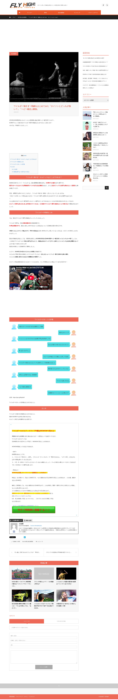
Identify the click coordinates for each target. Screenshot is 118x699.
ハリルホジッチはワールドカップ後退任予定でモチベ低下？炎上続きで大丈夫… (43, 606)
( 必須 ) (14, 635)
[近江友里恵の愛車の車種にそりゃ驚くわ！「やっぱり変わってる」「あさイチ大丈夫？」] (22, 596)
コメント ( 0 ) (27, 621)
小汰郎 (14, 169)
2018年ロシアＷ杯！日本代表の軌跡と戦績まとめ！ (95, 74)
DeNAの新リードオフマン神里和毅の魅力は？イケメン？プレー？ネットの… (21, 584)
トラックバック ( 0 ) (61, 621)
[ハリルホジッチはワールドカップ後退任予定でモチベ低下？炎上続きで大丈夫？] (44, 596)
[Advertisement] (59, 36)
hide (25, 155)
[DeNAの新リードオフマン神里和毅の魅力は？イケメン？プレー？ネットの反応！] (22, 574)
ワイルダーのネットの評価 (17, 164)
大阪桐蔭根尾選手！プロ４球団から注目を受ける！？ (95, 62)
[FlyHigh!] (22, 5)
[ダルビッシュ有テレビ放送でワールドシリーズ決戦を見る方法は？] (87, 177)
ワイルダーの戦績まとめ (17, 161)
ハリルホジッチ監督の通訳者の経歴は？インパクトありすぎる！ (66, 582)
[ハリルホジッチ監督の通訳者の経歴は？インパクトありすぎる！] (66, 574)
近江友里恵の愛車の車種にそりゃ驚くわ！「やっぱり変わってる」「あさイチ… (21, 606)
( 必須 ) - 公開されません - (18, 640)
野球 (45, 12)
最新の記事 (28, 520)
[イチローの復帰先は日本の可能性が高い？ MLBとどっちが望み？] (87, 146)
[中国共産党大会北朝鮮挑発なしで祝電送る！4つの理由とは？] (87, 167)
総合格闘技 (61, 12)
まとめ (12, 166)
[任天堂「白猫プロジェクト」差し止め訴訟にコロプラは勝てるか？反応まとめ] (87, 125)
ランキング (77, 12)
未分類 (25, 541)
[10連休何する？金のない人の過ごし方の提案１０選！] (66, 596)
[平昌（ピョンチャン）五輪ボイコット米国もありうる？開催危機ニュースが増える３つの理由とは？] (87, 115)
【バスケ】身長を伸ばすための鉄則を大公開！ (94, 58)
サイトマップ (19, 696)
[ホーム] (19, 12)
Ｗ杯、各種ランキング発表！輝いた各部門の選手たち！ (96, 70)
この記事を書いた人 (17, 520)
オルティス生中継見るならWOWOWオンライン (25, 505)
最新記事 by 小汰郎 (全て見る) (20, 171)
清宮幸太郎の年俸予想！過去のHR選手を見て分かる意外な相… (100, 155)
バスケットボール (93, 12)
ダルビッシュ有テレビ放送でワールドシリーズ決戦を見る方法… (100, 176)
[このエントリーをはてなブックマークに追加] (25, 537)
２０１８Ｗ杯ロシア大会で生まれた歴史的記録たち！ (95, 66)
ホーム (25, 696)
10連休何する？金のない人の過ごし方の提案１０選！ (66, 605)
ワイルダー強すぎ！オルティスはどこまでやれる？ (23, 159)
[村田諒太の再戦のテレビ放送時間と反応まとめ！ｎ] (87, 136)
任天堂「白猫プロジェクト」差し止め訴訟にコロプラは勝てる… (100, 124)
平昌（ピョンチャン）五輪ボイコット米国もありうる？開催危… (100, 114)
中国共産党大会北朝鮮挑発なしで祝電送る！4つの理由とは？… (100, 166)
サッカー (29, 12)
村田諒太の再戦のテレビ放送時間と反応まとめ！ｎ (100, 134)
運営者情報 (12, 696)
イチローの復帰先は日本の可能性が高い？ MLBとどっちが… (100, 145)
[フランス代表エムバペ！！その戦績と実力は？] (44, 574)
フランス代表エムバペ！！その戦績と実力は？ (43, 582)
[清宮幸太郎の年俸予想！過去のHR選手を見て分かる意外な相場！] (87, 156)
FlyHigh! (107, 696)
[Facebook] (14, 532)
